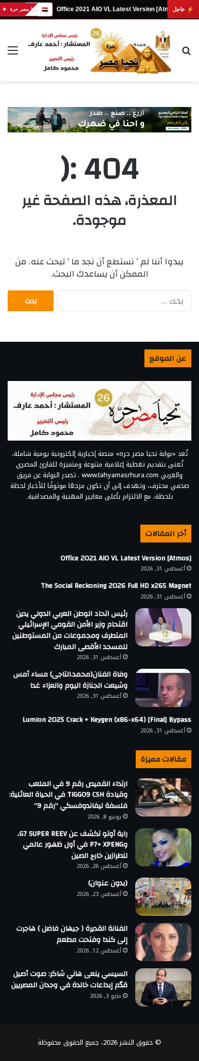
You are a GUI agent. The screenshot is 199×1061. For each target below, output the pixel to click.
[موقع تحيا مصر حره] (99, 50)
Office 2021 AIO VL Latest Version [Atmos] (117, 9)
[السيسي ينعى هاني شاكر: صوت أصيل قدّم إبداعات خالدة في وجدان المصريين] (163, 987)
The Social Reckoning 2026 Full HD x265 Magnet (116, 585)
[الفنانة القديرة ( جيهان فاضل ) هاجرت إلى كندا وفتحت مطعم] (163, 942)
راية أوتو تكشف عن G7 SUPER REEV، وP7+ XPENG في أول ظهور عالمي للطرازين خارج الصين (72, 844)
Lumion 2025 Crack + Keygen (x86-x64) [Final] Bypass (106, 719)
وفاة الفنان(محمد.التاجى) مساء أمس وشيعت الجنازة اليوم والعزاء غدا (70, 680)
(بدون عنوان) (108, 883)
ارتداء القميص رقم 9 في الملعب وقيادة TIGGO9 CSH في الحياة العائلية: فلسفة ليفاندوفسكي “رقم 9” (68, 794)
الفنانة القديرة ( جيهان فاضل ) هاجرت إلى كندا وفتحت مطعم (72, 934)
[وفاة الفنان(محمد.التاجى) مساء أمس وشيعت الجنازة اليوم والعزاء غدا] (163, 688)
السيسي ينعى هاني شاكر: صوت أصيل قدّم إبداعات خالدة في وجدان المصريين (69, 979)
